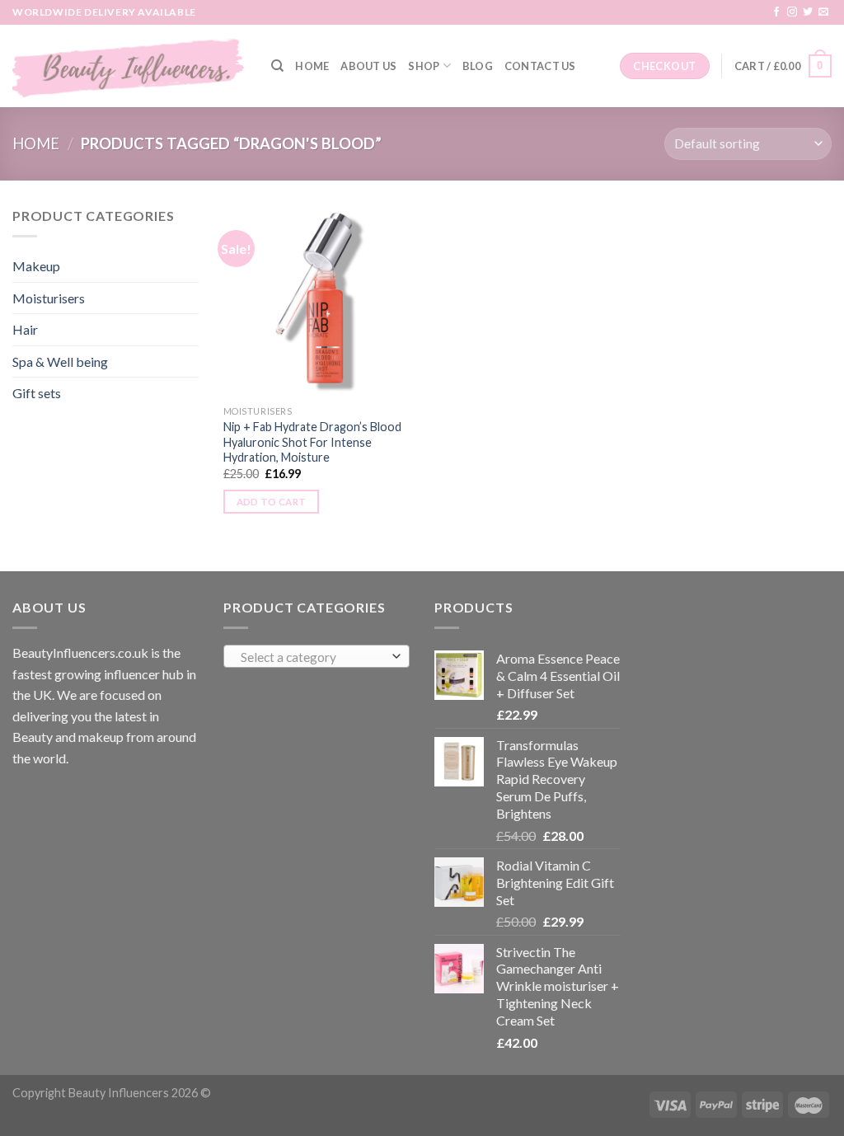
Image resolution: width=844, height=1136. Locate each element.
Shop (423, 66)
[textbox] (313, 657)
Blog (477, 66)
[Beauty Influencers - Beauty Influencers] (129, 66)
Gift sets (36, 393)
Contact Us (540, 66)
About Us (368, 66)
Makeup (36, 266)
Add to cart (272, 501)
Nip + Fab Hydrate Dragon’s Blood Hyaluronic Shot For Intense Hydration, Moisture (312, 442)
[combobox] (316, 656)
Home (312, 66)
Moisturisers (48, 298)
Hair (25, 329)
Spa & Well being (60, 361)
